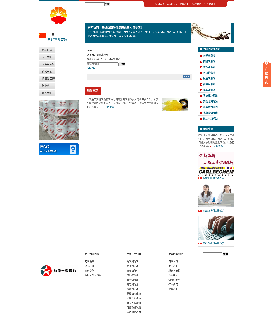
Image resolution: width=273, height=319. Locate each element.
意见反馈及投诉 (93, 275)
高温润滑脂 (209, 84)
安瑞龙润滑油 (210, 101)
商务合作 (89, 270)
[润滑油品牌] (58, 23)
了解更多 (109, 107)
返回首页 (91, 68)
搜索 (122, 64)
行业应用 (47, 85)
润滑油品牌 (48, 78)
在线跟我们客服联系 (213, 210)
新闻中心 (47, 71)
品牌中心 (172, 4)
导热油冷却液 (210, 95)
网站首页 (47, 49)
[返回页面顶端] (186, 77)
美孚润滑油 (209, 55)
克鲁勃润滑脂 (210, 113)
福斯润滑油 (209, 90)
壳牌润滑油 (209, 61)
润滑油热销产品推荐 (213, 178)
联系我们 (47, 92)
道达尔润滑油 (210, 118)
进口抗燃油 (209, 73)
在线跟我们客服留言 (213, 243)
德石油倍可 (209, 67)
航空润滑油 (209, 78)
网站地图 (196, 4)
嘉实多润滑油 (210, 107)
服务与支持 (48, 64)
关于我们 (47, 56)
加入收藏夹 (210, 4)
